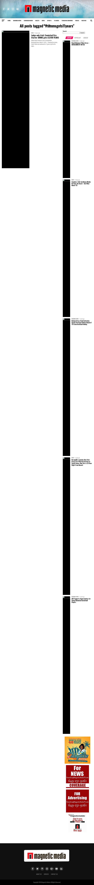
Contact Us (54, 874)
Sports (49, 20)
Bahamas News (17, 20)
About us (39, 874)
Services (46, 874)
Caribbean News (28, 20)
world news (47, 25)
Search (65, 31)
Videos (77, 20)
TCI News (56, 20)
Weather (84, 20)
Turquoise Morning (67, 20)
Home (9, 20)
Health (37, 20)
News (43, 20)
